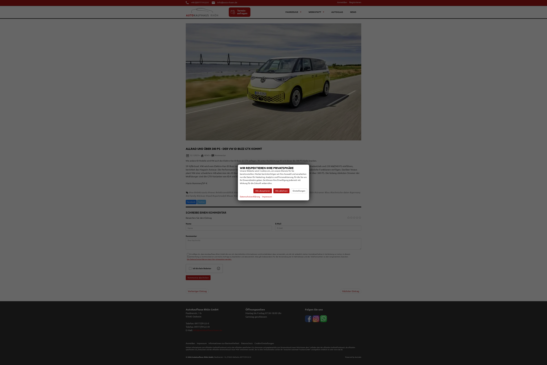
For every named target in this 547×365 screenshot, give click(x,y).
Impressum (267, 197)
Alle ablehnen (281, 191)
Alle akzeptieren (262, 191)
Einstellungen (299, 191)
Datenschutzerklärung (250, 197)
